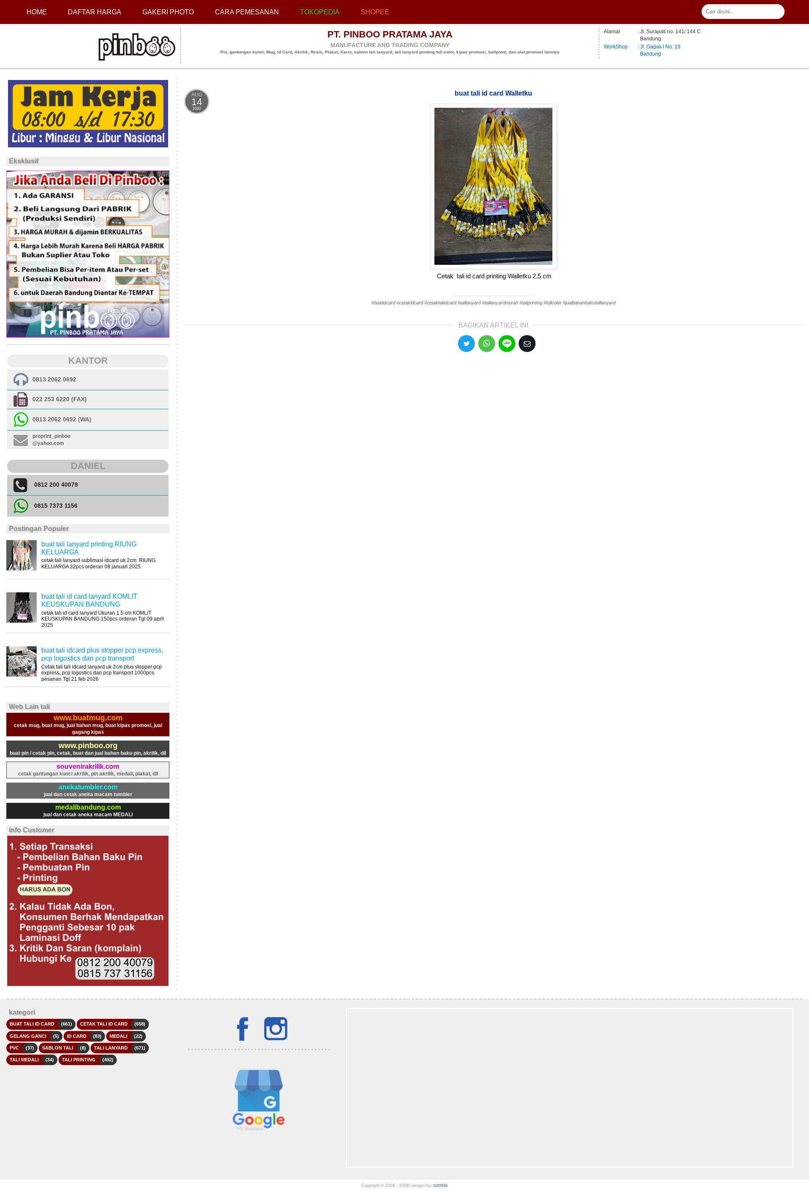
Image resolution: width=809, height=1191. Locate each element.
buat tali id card (32, 1023)
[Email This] (527, 343)
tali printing (79, 1059)
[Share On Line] (506, 343)
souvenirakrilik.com (87, 766)
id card (76, 1036)
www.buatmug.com (88, 718)
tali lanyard (111, 1047)
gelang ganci (28, 1036)
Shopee (375, 12)
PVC (14, 1047)
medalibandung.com (88, 807)
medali (118, 1036)
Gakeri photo (168, 12)
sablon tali (57, 1047)
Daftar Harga (94, 12)
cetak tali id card (104, 1023)
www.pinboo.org (88, 745)
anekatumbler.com (88, 787)
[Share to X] (466, 343)
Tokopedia (320, 12)
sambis (440, 1185)
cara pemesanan (247, 12)
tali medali (24, 1059)
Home (37, 12)
